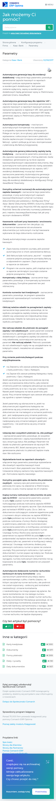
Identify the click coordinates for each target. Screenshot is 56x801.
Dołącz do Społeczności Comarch (19, 701)
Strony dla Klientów (12, 745)
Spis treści (7, 742)
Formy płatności (14, 655)
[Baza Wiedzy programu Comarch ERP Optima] (13, 4)
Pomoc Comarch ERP (13, 750)
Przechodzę (41, 791)
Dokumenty (12, 650)
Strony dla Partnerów (13, 748)
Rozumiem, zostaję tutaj (18, 791)
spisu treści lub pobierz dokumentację (26, 33)
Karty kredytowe (15, 644)
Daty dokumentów (16, 666)
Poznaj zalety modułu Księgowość (19, 724)
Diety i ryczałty (14, 661)
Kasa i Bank (17, 60)
